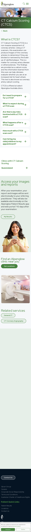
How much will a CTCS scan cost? (13, 131)
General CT (8, 315)
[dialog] (15, 527)
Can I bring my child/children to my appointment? (12, 141)
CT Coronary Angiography (13, 321)
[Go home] (15, 517)
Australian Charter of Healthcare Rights (15, 497)
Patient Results (6, 506)
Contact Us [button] (8, 477)
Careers (4, 489)
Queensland (7, 168)
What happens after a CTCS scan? (13, 123)
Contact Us (5, 511)
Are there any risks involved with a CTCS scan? (12, 114)
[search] (24, 3)
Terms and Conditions (9, 494)
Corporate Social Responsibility (12, 492)
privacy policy (16, 526)
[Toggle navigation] (27, 3)
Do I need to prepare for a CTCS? (12, 96)
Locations (4, 508)
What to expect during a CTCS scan (13, 104)
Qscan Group (6, 487)
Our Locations (9, 266)
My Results (8, 217)
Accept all (8, 529)
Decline (23, 529)
